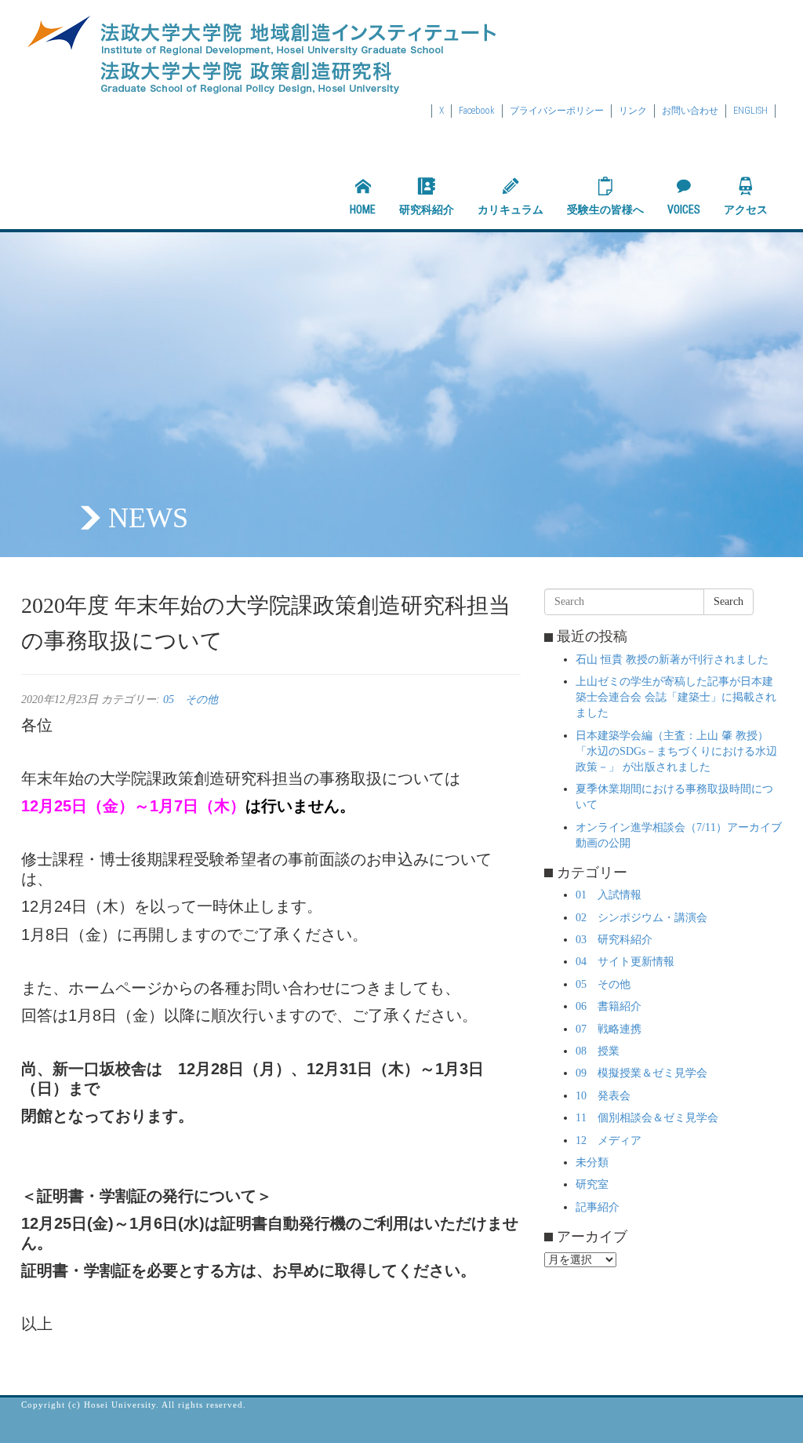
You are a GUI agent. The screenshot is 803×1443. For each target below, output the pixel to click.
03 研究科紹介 (614, 940)
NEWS (148, 518)
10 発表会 (603, 1096)
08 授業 (598, 1051)
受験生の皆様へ (605, 209)
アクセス (746, 209)
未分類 (592, 1162)
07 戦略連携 (608, 1029)
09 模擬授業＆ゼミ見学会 (641, 1073)
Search (728, 601)
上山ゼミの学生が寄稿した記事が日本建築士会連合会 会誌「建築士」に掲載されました (676, 697)
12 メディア (608, 1140)
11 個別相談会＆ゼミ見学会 (647, 1118)
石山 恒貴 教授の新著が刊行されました (672, 659)
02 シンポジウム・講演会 (641, 918)
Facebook (477, 110)
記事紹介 (598, 1207)
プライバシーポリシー (557, 110)
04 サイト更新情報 (625, 961)
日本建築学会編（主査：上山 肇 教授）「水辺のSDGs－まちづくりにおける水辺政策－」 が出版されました (676, 751)
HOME (363, 209)
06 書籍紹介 (608, 1006)
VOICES (683, 209)
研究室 (592, 1184)
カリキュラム (510, 209)
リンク (633, 110)
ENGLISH (750, 110)
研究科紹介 (426, 209)
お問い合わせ (690, 110)
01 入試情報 (608, 895)
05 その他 (190, 699)
